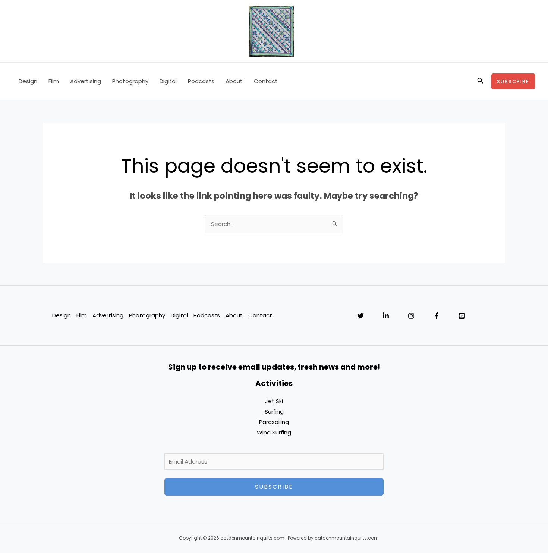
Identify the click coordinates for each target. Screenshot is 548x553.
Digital (168, 81)
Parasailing (274, 422)
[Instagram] (411, 315)
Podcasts (201, 81)
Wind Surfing (274, 432)
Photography (130, 81)
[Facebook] (436, 315)
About (234, 81)
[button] (480, 81)
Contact (266, 81)
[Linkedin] (385, 315)
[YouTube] (462, 315)
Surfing (274, 411)
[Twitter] (360, 315)
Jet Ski (274, 401)
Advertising (85, 81)
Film (53, 81)
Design (28, 81)
